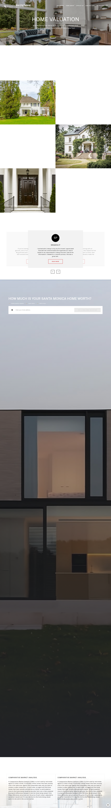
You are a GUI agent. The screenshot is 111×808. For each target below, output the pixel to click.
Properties (60, 5)
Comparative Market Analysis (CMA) (22, 781)
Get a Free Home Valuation (87, 310)
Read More (55, 261)
